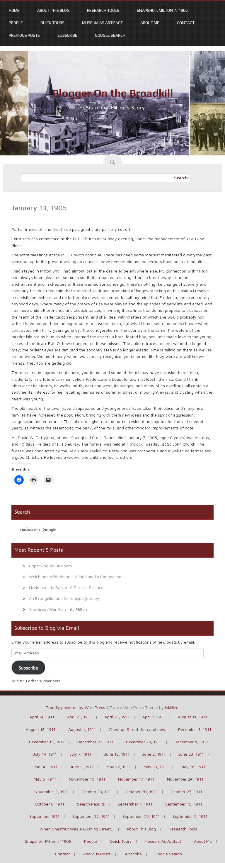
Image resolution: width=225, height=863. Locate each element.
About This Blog (53, 10)
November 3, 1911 (52, 791)
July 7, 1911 (80, 754)
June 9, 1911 (81, 766)
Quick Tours (52, 22)
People (16, 22)
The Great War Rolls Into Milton (58, 609)
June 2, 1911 (154, 754)
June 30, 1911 (44, 766)
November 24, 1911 (185, 778)
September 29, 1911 (141, 816)
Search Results (91, 803)
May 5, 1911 (45, 778)
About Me (149, 22)
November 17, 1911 (136, 778)
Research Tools (103, 10)
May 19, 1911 (156, 766)
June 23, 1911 (191, 754)
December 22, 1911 (95, 741)
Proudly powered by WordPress (75, 707)
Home (14, 10)
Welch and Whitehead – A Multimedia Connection (75, 576)
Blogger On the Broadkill (112, 93)
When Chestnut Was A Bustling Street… (77, 828)
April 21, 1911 (79, 716)
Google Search (110, 35)
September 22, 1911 (91, 816)
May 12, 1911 (118, 766)
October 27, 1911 (186, 791)
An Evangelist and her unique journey (64, 598)
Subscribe (67, 35)
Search (181, 177)
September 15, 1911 (183, 803)
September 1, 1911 (135, 803)
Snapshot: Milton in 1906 (162, 10)
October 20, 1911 (142, 791)
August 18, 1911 (40, 729)
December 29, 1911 (144, 741)
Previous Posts (24, 35)
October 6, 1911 (49, 803)
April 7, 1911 (153, 716)
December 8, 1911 (191, 741)
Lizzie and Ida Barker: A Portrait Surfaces (67, 587)
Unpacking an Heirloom (50, 565)
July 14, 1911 (45, 754)
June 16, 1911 (116, 754)
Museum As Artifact (102, 22)
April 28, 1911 (117, 716)
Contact (186, 22)
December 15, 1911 (46, 741)
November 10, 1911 (87, 778)
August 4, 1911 (82, 729)
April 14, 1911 (42, 716)
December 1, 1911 (194, 729)
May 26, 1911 (193, 766)
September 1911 (44, 816)
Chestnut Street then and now (137, 729)
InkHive (171, 707)
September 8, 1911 (190, 816)
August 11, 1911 (192, 716)
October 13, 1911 (97, 791)
